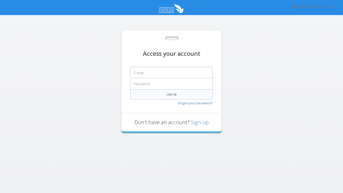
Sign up (200, 122)
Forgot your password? (195, 103)
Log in (171, 94)
